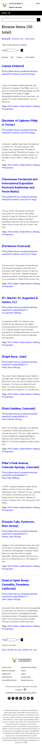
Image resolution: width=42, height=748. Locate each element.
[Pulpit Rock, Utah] (14, 356)
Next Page (22, 50)
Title (11, 57)
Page (4, 50)
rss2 (35, 650)
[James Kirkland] (13, 66)
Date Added (30, 57)
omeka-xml (27, 650)
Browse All (6, 39)
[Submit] (38, 19)
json (19, 650)
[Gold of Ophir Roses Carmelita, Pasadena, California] (16, 584)
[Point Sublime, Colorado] (18, 408)
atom (4, 650)
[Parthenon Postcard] (16, 246)
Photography (7, 109)
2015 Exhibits (13, 106)
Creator (19, 57)
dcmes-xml (12, 650)
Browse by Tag (17, 39)
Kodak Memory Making (29, 106)
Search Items (29, 39)
